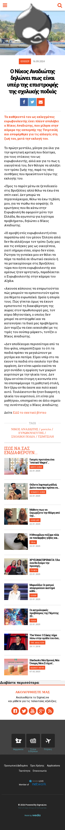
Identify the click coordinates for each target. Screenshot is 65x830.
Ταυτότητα (24, 770)
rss (50, 711)
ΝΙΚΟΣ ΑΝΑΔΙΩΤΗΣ (24, 429)
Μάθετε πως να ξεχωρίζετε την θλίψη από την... (45, 512)
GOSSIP (33, 595)
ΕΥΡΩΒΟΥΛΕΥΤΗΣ (31, 433)
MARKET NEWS (37, 667)
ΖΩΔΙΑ (33, 620)
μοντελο (46, 429)
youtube (32, 711)
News (33, 741)
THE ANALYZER (37, 642)
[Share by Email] (41, 102)
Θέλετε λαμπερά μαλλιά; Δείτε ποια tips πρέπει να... (44, 486)
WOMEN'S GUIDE (37, 492)
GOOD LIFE (35, 520)
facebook (15, 711)
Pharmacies (18, 741)
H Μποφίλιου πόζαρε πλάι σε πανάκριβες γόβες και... (44, 536)
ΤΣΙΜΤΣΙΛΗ (46, 436)
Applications (53, 765)
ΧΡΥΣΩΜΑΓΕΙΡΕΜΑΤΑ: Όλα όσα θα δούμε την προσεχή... (45, 563)
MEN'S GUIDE (36, 467)
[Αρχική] (32, 44)
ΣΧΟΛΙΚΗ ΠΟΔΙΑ (23, 436)
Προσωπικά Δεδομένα (16, 765)
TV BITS (33, 570)
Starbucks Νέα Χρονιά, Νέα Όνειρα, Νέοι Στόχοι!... (44, 662)
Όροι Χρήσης (37, 765)
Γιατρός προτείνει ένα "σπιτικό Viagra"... (42, 461)
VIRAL (33, 542)
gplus (41, 711)
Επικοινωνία (39, 770)
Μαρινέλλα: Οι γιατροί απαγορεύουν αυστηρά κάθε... (42, 588)
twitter (24, 711)
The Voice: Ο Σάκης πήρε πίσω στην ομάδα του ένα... (45, 637)
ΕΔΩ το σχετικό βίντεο (29, 412)
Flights (48, 741)
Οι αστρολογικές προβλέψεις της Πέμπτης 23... (44, 613)
